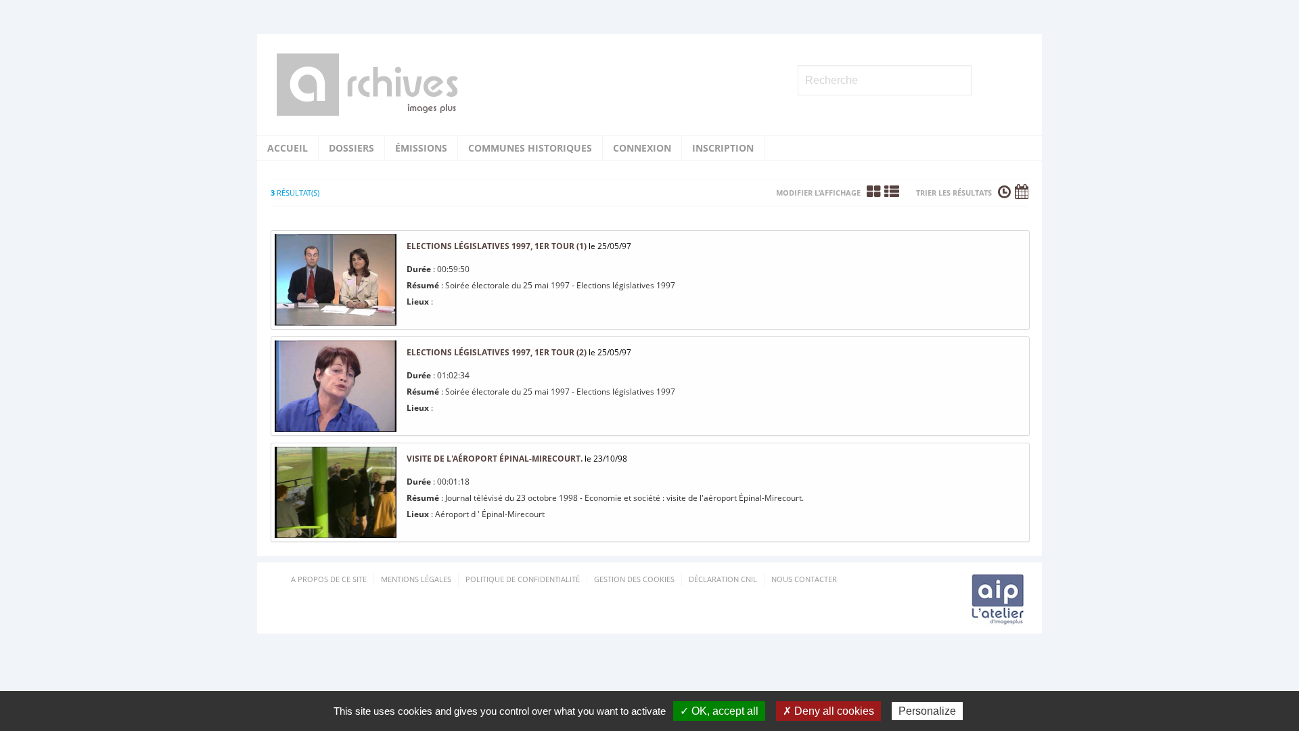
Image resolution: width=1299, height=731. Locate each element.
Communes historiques (530, 147)
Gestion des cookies (634, 579)
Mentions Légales (416, 579)
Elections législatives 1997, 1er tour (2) (497, 352)
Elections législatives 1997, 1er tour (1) (497, 246)
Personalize (927, 711)
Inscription (723, 147)
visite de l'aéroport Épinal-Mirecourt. (495, 458)
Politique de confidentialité (522, 579)
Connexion (642, 147)
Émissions (421, 147)
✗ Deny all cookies (828, 711)
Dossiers (351, 147)
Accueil (287, 147)
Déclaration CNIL (723, 579)
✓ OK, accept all (719, 711)
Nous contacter (804, 579)
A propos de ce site (329, 579)
